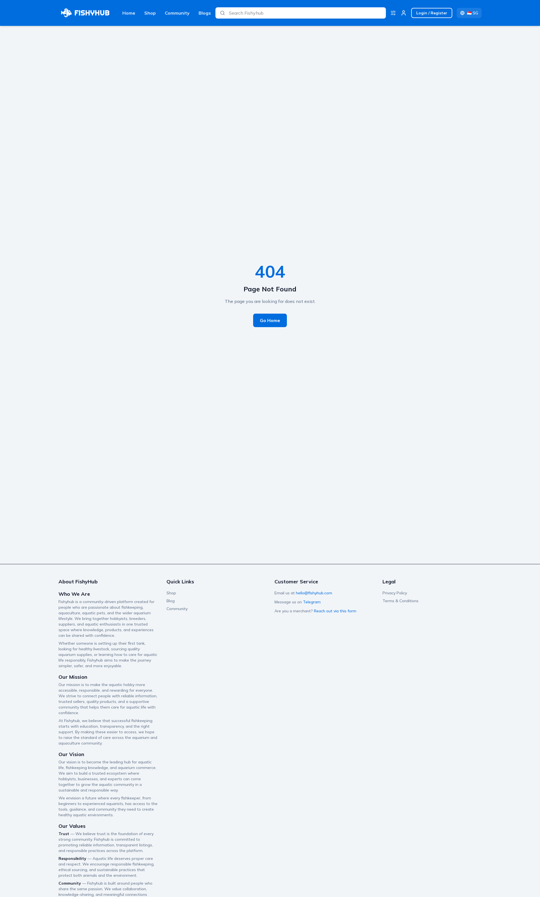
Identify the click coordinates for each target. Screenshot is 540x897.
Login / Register (431, 12)
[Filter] (393, 13)
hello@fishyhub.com (314, 592)
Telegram (312, 601)
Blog (170, 600)
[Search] (222, 12)
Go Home (270, 320)
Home (128, 13)
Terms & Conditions (400, 600)
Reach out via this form (335, 610)
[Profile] (403, 13)
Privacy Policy (394, 592)
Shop (150, 13)
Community (177, 13)
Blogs (205, 13)
